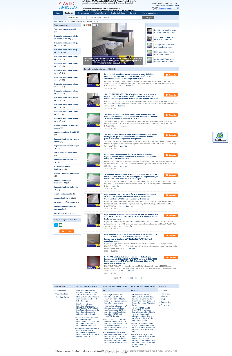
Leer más (129, 86)
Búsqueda (149, 18)
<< (128, 278)
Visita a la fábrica (100, 13)
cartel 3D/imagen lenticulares (65, 153)
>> (143, 278)
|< (123, 278)
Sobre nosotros (83, 13)
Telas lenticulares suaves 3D (65, 29)
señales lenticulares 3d (63, 194)
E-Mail (162, 299)
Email (177, 6)
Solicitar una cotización (164, 6)
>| (147, 278)
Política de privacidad (62, 351)
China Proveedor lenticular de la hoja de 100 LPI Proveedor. (93, 351)
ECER (125, 353)
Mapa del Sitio (165, 302)
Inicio (58, 13)
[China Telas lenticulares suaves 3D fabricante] (67, 5)
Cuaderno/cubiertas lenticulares (66, 173)
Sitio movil (166, 305)
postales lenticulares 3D (63, 198)
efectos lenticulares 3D (63, 213)
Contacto (133, 13)
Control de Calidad (118, 13)
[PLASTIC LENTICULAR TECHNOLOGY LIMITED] (178, 8)
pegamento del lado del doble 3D (66, 132)
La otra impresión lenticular (64, 202)
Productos (69, 13)
